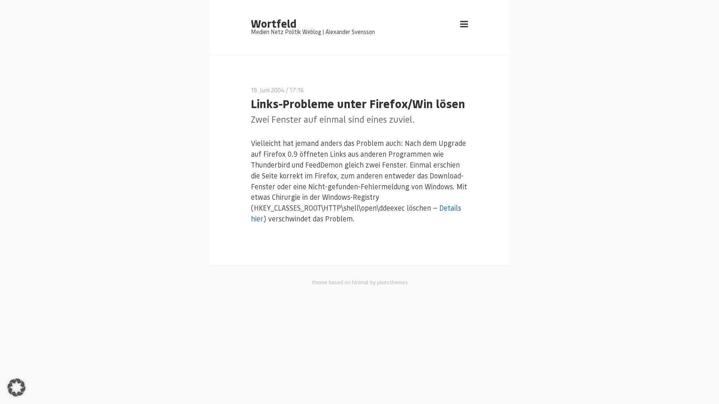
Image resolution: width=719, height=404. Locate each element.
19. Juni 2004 (268, 90)
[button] (16, 387)
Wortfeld (273, 23)
